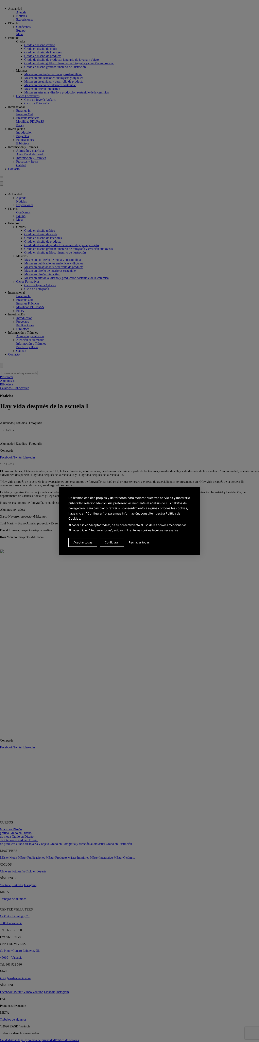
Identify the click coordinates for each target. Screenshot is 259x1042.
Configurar (112, 542)
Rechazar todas (139, 542)
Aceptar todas (82, 542)
